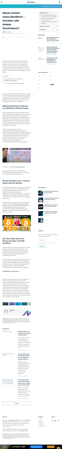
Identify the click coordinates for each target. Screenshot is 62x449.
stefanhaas (9, 31)
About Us (40, 420)
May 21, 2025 (21, 83)
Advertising (40, 422)
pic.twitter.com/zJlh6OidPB (10, 80)
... (44, 218)
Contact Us (40, 424)
